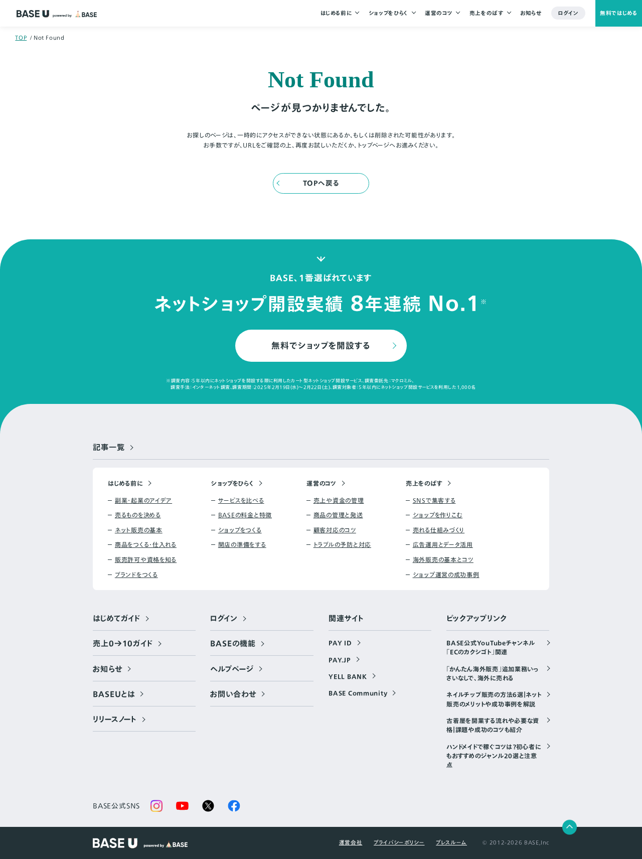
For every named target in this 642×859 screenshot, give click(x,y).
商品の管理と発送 (338, 514)
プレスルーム (451, 842)
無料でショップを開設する (320, 345)
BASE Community (358, 692)
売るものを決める (137, 514)
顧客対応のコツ (334, 529)
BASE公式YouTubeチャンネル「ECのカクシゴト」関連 (490, 647)
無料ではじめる (618, 13)
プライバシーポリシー (399, 842)
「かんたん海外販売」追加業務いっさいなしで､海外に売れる (492, 673)
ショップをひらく (388, 13)
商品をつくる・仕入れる (146, 544)
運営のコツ (438, 13)
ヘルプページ (231, 669)
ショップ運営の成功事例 (446, 574)
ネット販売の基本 (138, 529)
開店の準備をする (242, 544)
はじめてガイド (116, 618)
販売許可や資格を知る (146, 559)
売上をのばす (486, 13)
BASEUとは (114, 694)
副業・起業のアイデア (143, 500)
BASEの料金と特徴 (245, 514)
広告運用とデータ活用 (443, 544)
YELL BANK (348, 676)
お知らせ (531, 13)
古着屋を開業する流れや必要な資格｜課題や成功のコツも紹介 (492, 725)
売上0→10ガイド (123, 643)
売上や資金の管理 (338, 500)
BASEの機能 (232, 643)
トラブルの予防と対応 (342, 544)
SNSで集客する (434, 500)
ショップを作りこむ (437, 514)
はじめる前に (336, 13)
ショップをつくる (239, 529)
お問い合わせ (233, 694)
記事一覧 (109, 447)
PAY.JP (340, 659)
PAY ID (340, 642)
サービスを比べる (241, 500)
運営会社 (351, 842)
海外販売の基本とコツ (443, 559)
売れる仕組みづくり (438, 529)
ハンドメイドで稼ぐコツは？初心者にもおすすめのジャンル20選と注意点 (493, 755)
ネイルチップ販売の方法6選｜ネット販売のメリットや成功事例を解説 (493, 699)
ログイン (568, 13)
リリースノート (115, 719)
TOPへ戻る (321, 183)
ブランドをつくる (136, 574)
